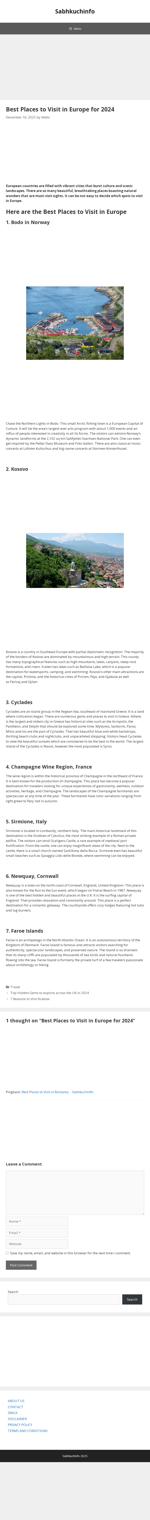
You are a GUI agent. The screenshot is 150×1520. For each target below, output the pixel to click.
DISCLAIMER (17, 1419)
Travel (15, 987)
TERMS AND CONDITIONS (28, 1430)
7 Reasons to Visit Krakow (29, 999)
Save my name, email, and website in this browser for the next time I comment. (70, 1253)
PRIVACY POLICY (20, 1424)
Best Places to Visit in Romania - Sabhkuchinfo (57, 1092)
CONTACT (15, 1407)
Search (13, 1291)
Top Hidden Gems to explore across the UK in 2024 (49, 993)
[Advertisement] (73, 67)
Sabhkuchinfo (75, 11)
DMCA (12, 1413)
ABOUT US (16, 1401)
